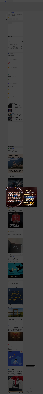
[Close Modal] (35, 187)
